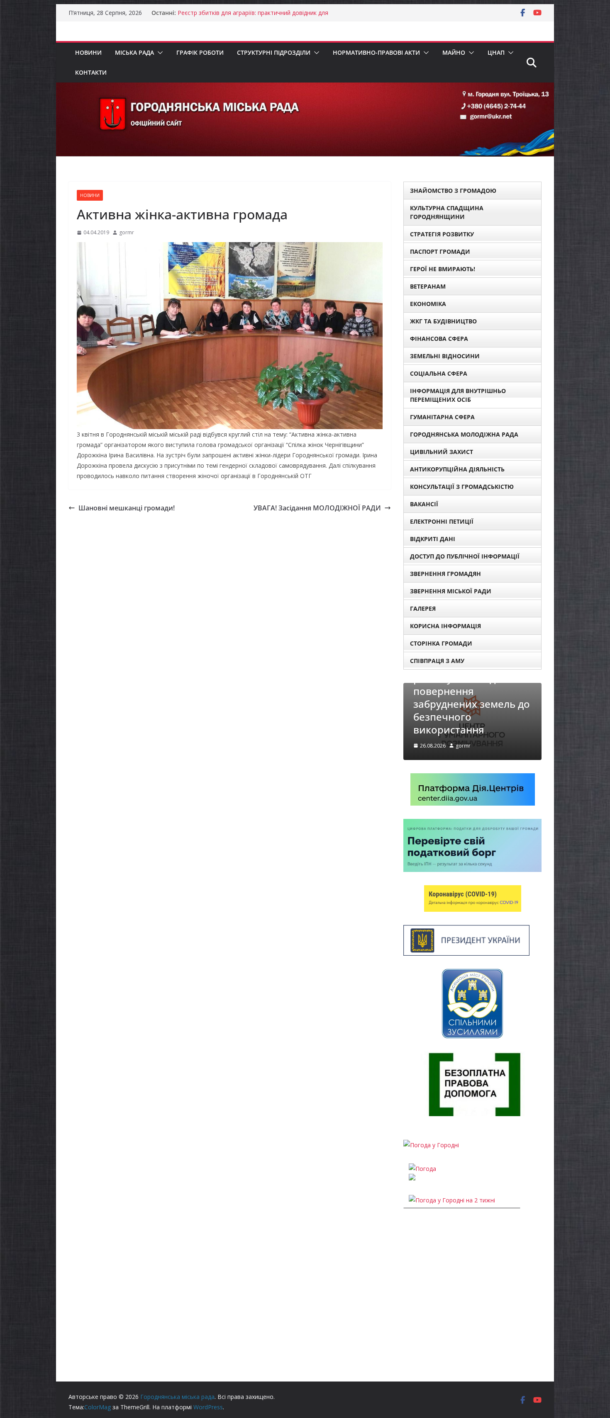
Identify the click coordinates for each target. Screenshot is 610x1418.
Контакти (91, 72)
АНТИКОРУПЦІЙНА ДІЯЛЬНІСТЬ (457, 469)
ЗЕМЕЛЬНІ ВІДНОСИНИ (445, 356)
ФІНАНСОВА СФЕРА (439, 338)
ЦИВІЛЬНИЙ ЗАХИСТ (441, 452)
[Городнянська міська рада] (305, 88)
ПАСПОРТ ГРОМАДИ (440, 251)
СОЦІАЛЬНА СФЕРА (438, 373)
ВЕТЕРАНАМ (428, 286)
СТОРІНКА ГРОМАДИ (441, 643)
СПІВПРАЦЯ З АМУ (437, 661)
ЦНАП (496, 52)
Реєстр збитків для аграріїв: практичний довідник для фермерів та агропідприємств (253, 17)
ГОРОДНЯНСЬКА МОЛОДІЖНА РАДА (464, 434)
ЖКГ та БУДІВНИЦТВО (443, 321)
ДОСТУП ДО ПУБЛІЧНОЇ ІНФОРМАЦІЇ (465, 556)
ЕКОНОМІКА (428, 304)
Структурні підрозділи (273, 52)
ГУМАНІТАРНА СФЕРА (442, 417)
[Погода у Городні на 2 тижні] (452, 1200)
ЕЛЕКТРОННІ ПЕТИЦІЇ (441, 521)
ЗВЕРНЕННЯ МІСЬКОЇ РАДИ (450, 591)
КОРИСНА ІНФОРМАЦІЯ (445, 626)
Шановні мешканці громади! (126, 507)
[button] (158, 52)
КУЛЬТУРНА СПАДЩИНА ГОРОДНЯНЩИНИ (446, 212)
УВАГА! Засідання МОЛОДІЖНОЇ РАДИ (317, 507)
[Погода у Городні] (431, 1145)
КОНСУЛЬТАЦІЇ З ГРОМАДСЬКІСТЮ (462, 486)
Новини (88, 52)
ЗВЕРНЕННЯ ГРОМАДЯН (445, 574)
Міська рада (134, 52)
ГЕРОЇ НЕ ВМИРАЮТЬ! (442, 269)
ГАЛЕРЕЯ (423, 608)
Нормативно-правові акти (376, 52)
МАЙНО (453, 52)
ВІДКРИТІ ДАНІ (432, 539)
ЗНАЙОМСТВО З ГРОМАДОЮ (453, 190)
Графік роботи (200, 52)
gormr (126, 232)
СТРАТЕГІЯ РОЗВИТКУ (442, 234)
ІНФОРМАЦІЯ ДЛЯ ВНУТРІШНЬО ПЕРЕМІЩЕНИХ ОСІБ (458, 395)
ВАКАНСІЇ (424, 504)
